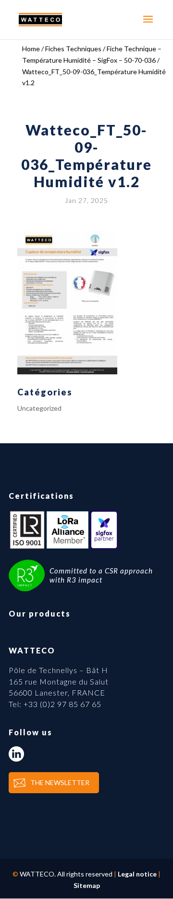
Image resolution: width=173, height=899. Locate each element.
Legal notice (137, 874)
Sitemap (87, 885)
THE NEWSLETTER (59, 782)
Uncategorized (39, 408)
